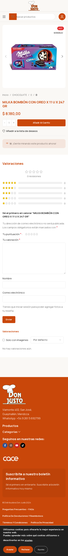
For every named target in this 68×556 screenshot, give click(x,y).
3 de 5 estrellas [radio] (31, 234)
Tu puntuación (11, 234)
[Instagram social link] (10, 445)
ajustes (28, 540)
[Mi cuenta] (62, 16)
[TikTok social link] (22, 445)
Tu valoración (11, 240)
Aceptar (10, 549)
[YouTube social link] (16, 445)
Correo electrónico (13, 292)
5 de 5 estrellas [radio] (36, 234)
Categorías (9, 432)
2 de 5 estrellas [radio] (29, 234)
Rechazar (25, 549)
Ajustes (41, 549)
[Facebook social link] (4, 445)
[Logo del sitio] (34, 5)
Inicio (5, 95)
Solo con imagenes (17, 340)
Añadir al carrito (41, 122)
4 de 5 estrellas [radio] (34, 234)
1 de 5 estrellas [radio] (26, 234)
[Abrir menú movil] (4, 16)
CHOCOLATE (19, 95)
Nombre (7, 278)
